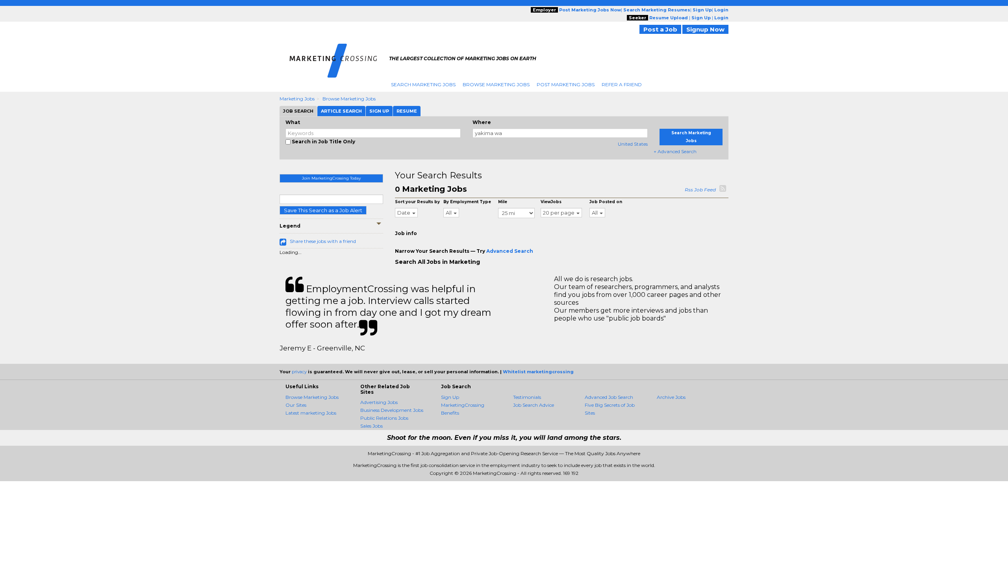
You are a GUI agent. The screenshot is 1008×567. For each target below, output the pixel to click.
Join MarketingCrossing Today (331, 178)
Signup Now (705, 29)
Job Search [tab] (298, 111)
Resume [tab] (407, 111)
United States (633, 144)
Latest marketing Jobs (310, 413)
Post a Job (660, 29)
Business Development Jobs (391, 410)
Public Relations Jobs (384, 418)
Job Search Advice (533, 405)
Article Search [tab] (341, 111)
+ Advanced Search (675, 151)
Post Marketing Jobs (566, 84)
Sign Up (450, 397)
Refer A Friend (622, 84)
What (292, 122)
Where (481, 122)
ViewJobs (551, 201)
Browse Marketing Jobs (496, 84)
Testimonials (527, 397)
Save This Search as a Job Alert (323, 210)
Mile (502, 201)
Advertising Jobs (379, 402)
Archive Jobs (671, 397)
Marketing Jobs (297, 99)
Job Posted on (605, 201)
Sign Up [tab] (379, 111)
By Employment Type (467, 201)
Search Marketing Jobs (423, 84)
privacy (299, 371)
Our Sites (295, 405)
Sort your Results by (417, 201)
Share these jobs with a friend (323, 241)
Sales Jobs (371, 426)
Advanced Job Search (609, 397)
